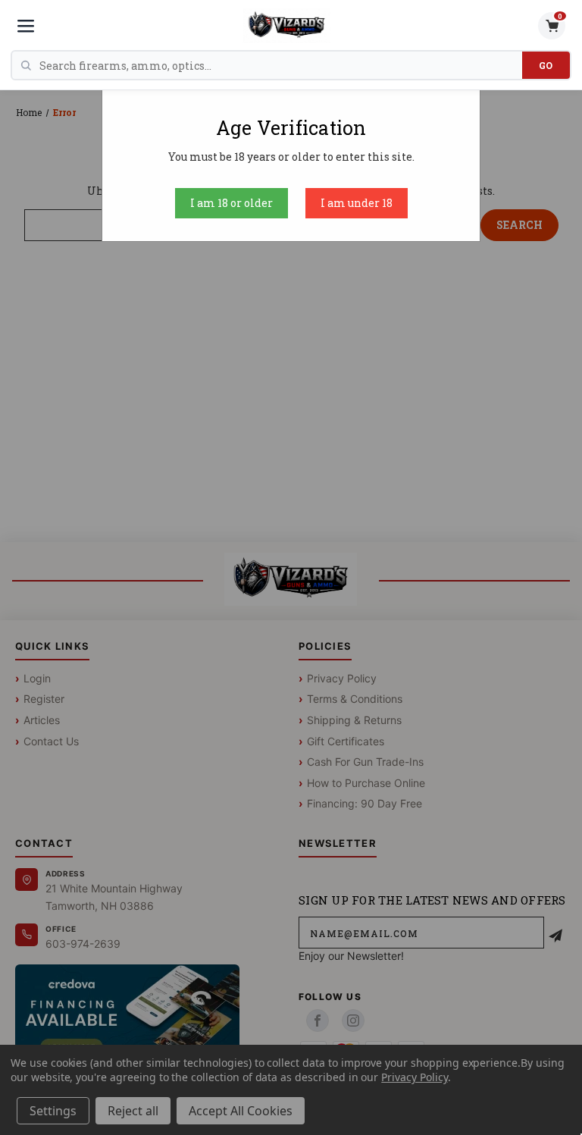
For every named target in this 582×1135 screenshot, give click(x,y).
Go (546, 65)
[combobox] (280, 65)
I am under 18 (357, 203)
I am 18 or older (231, 203)
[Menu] (26, 25)
